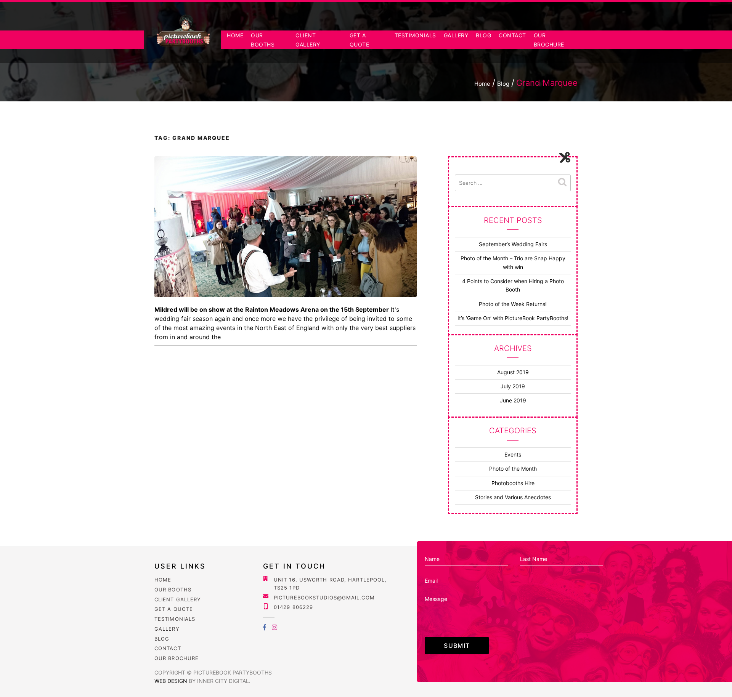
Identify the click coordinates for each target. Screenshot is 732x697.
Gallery (456, 35)
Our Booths (172, 589)
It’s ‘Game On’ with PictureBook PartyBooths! (513, 318)
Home (235, 35)
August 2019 (513, 372)
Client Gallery (177, 599)
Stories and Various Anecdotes (513, 497)
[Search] (562, 182)
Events (512, 454)
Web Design (171, 681)
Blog (483, 35)
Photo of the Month (513, 468)
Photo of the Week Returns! (513, 304)
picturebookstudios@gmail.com (324, 597)
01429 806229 (293, 607)
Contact (512, 35)
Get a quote (173, 609)
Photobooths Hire (513, 483)
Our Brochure (176, 658)
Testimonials (415, 35)
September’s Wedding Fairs (513, 244)
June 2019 (513, 400)
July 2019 (513, 386)
